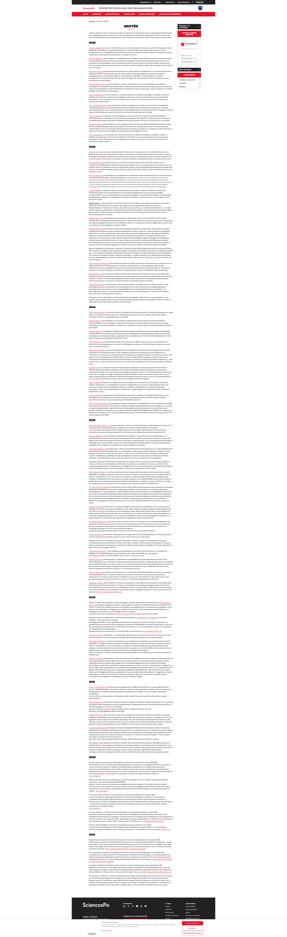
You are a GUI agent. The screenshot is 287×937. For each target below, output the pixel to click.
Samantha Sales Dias (97, 728)
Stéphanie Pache (95, 124)
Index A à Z (168, 909)
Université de (164, 602)
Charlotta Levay (95, 71)
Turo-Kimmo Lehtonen (98, 551)
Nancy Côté (93, 382)
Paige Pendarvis (95, 715)
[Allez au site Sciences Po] (89, 8)
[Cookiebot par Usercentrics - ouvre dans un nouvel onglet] (91, 934)
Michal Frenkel (94, 658)
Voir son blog (101, 791)
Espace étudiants (190, 906)
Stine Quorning (95, 635)
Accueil (92, 21)
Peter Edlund (94, 350)
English (199, 2)
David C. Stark (94, 572)
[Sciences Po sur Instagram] (137, 906)
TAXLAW (106, 709)
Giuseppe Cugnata (96, 583)
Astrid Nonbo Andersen (98, 263)
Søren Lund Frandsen (97, 687)
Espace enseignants (191, 909)
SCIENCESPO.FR (144, 2)
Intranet (188, 912)
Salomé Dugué (94, 559)
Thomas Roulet (95, 331)
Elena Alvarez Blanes (97, 312)
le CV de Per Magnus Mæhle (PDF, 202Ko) (153, 872)
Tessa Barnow (94, 274)
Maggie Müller (94, 229)
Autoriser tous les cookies (192, 923)
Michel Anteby (94, 534)
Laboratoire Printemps (145, 618)
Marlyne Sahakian (96, 436)
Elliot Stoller (93, 743)
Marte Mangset (94, 702)
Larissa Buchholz (95, 284)
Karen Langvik (94, 116)
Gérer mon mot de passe (193, 915)
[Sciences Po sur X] (128, 906)
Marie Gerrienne (95, 342)
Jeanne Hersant (95, 395)
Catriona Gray (94, 507)
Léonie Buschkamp (96, 449)
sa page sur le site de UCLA (153, 821)
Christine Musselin (123, 614)
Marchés (167, 918)
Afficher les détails (106, 930)
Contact (167, 906)
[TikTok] (141, 906)
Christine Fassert (95, 48)
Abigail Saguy (94, 218)
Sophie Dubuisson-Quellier (109, 592)
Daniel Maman (94, 321)
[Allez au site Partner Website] (200, 8)
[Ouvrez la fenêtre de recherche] (192, 2)
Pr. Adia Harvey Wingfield (99, 487)
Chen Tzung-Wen (95, 95)
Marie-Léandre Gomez (97, 403)
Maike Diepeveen (95, 163)
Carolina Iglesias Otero (97, 105)
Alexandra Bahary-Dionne (99, 425)
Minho (91, 605)
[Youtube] (145, 906)
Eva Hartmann (94, 367)
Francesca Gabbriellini (97, 522)
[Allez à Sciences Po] (96, 905)
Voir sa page (93, 776)
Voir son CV (166, 829)
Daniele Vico (94, 152)
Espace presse (169, 912)
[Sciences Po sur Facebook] (133, 906)
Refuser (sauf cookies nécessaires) (192, 933)
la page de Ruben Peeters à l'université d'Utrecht (127, 849)
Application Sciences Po (192, 918)
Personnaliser (191, 928)
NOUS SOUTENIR (183, 2)
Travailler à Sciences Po (172, 915)
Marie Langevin (95, 175)
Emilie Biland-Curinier (150, 631)
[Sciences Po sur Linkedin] (124, 906)
